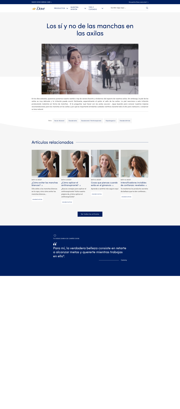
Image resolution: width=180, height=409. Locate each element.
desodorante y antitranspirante (91, 120)
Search (147, 8)
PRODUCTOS (59, 8)
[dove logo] (38, 8)
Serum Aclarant (59, 120)
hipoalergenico (110, 120)
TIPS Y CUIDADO (93, 8)
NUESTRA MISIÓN (74, 8)
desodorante (73, 120)
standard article (125, 120)
